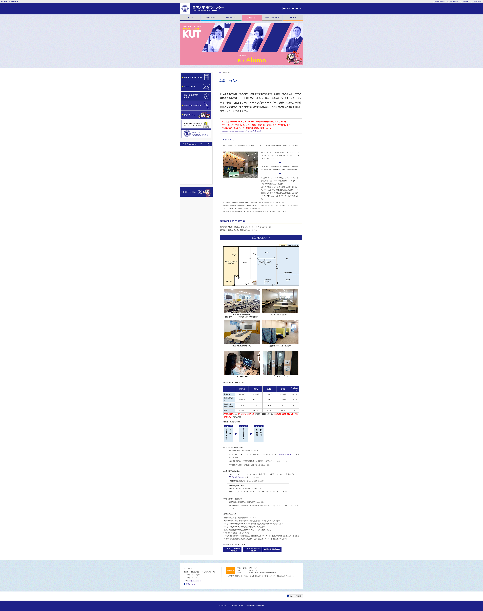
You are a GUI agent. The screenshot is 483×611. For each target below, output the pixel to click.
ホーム (221, 72)
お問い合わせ (454, 2)
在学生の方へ (211, 18)
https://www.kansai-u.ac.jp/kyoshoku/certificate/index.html (241, 131)
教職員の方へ (231, 18)
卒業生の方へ (252, 18)
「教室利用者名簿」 (238, 477)
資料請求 (465, 2)
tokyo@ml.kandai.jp (284, 454)
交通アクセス (477, 2)
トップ (190, 18)
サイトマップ (297, 8)
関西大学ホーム (440, 2)
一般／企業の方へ (272, 18)
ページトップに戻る (295, 596)
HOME (286, 8)
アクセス (293, 18)
